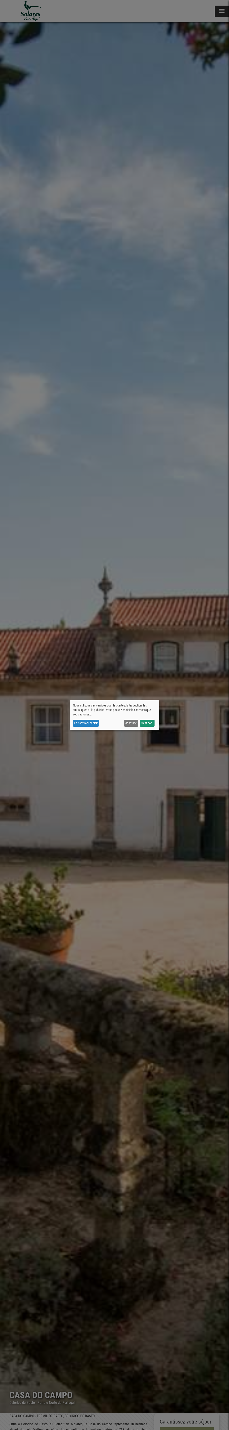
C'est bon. (147, 723)
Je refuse (131, 723)
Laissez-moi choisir (86, 723)
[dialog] (114, 715)
